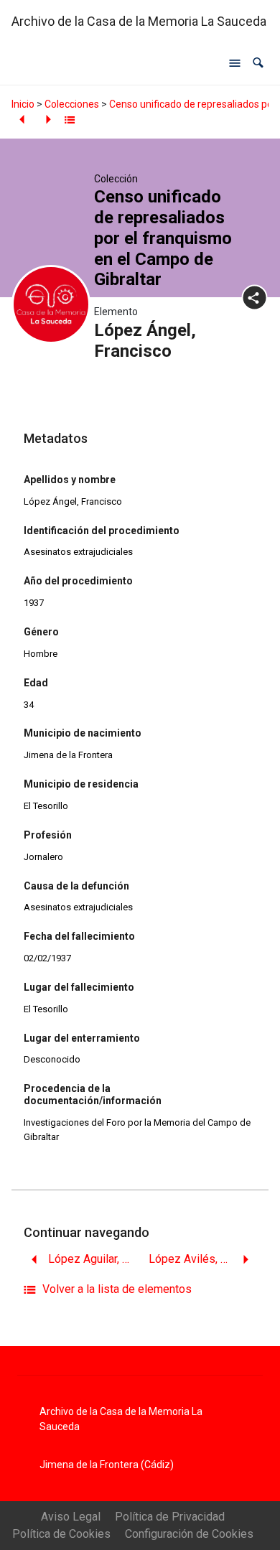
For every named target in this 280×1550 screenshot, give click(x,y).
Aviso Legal (71, 1516)
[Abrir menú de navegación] (235, 63)
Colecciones (72, 104)
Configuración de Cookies (189, 1534)
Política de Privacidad (170, 1516)
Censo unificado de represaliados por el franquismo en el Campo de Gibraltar (163, 238)
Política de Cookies (61, 1534)
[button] (258, 63)
